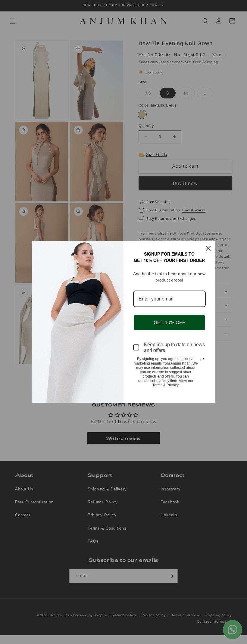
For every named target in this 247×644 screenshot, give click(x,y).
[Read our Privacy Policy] (202, 359)
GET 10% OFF (169, 322)
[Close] (208, 248)
